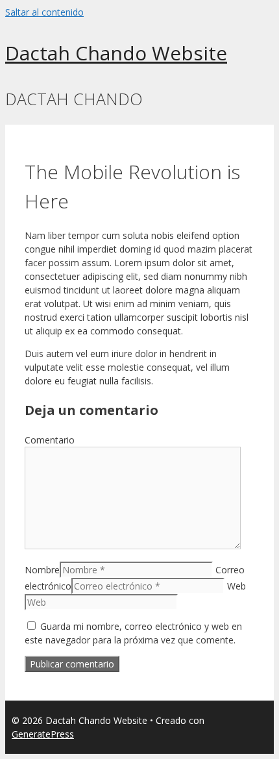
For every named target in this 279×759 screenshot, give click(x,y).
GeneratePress (43, 734)
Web (236, 586)
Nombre (42, 570)
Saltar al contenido (44, 12)
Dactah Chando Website (116, 53)
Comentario (50, 440)
